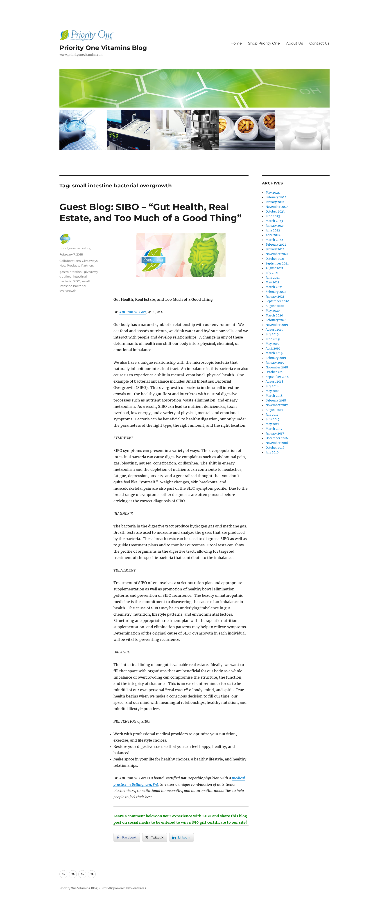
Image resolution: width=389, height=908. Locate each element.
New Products (69, 265)
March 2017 (274, 429)
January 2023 (275, 226)
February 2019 (276, 358)
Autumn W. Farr (132, 312)
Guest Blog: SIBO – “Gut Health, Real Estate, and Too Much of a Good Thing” (150, 212)
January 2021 (275, 296)
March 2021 (274, 287)
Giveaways (89, 260)
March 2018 (274, 396)
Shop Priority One (264, 43)
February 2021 (276, 292)
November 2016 (277, 443)
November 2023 (277, 207)
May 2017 (272, 424)
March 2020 (274, 315)
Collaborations (70, 260)
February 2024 (276, 197)
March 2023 (274, 221)
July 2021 (272, 273)
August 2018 (274, 381)
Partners (87, 265)
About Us (294, 43)
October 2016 (275, 448)
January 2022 (275, 249)
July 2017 (272, 415)
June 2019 (273, 339)
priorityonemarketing (75, 248)
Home (236, 43)
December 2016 (277, 438)
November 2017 (277, 405)
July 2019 (272, 334)
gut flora (65, 276)
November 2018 (277, 367)
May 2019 (272, 344)
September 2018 (277, 377)
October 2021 (275, 259)
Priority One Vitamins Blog (103, 48)
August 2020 (275, 306)
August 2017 (274, 410)
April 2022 (273, 235)
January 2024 (275, 202)
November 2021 (277, 254)
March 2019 (274, 353)
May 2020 (273, 311)
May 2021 (272, 282)
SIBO (76, 281)
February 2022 (276, 245)
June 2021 (273, 278)
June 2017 (273, 419)
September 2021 (277, 263)
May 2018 (272, 391)
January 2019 (275, 363)
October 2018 (275, 372)
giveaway (91, 272)
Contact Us (319, 43)
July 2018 (272, 386)
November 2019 (277, 325)
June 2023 (273, 216)
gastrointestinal (71, 272)
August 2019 (274, 330)
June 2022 (273, 230)
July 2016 (272, 452)
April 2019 (273, 348)
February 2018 (276, 400)
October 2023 (275, 211)
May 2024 (273, 193)
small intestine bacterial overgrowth (74, 285)
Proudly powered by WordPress (124, 888)
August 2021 (274, 268)
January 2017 (275, 433)
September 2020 (277, 301)
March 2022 (274, 240)
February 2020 (276, 320)
